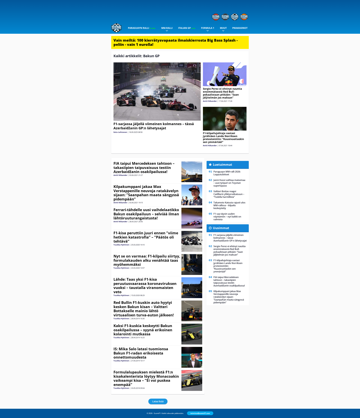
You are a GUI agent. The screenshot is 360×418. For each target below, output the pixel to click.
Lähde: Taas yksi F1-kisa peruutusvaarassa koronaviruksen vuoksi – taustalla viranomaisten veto (144, 285)
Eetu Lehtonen (120, 132)
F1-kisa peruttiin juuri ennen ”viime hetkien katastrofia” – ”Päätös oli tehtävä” (145, 237)
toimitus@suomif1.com (200, 413)
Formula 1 (207, 28)
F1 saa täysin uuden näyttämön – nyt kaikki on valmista (227, 216)
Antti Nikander (210, 101)
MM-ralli (167, 28)
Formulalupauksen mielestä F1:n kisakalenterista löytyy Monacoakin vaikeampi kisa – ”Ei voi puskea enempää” (146, 378)
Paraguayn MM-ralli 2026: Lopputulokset (227, 173)
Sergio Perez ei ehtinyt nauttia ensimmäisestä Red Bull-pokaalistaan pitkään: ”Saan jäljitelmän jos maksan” (222, 93)
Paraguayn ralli (142, 28)
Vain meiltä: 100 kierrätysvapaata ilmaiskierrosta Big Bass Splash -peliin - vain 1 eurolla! (175, 42)
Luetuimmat (222, 164)
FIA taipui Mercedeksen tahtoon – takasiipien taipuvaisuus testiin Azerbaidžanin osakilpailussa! (144, 167)
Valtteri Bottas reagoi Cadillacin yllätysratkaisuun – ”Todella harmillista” (228, 194)
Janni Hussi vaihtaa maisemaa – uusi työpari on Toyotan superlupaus (229, 183)
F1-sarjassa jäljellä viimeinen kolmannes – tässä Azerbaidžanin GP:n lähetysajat (153, 125)
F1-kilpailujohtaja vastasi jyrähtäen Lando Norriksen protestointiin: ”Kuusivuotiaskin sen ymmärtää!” (223, 137)
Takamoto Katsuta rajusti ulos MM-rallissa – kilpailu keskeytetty (229, 205)
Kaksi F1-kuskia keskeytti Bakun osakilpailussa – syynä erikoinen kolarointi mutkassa (142, 330)
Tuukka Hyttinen (121, 244)
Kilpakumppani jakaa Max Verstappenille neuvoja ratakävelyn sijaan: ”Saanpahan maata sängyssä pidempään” (146, 193)
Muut (223, 28)
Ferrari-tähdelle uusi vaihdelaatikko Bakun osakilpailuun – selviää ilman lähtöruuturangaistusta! (146, 214)
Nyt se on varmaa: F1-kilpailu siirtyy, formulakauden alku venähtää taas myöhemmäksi (146, 260)
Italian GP (186, 28)
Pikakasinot (240, 28)
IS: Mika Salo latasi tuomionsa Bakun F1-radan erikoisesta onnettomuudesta (140, 353)
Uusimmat (221, 228)
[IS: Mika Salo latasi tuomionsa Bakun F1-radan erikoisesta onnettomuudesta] (192, 357)
